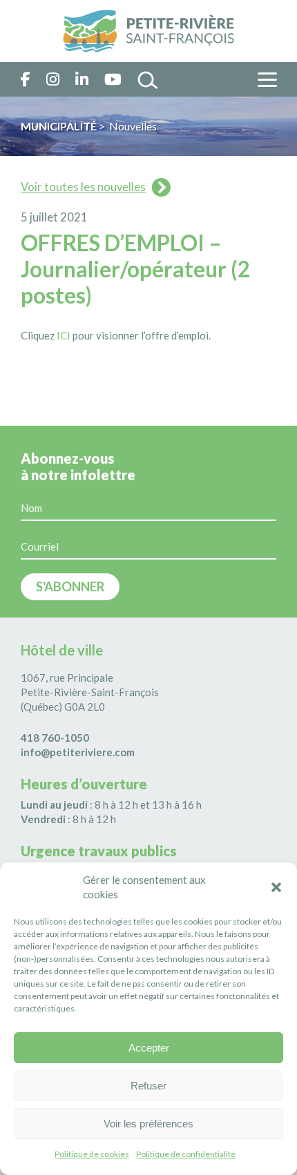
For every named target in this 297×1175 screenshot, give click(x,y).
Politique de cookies (92, 1154)
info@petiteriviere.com (78, 752)
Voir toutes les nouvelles (83, 187)
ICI (63, 335)
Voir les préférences (148, 1123)
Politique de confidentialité (186, 1154)
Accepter (148, 1048)
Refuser (148, 1086)
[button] (276, 887)
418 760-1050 (55, 737)
